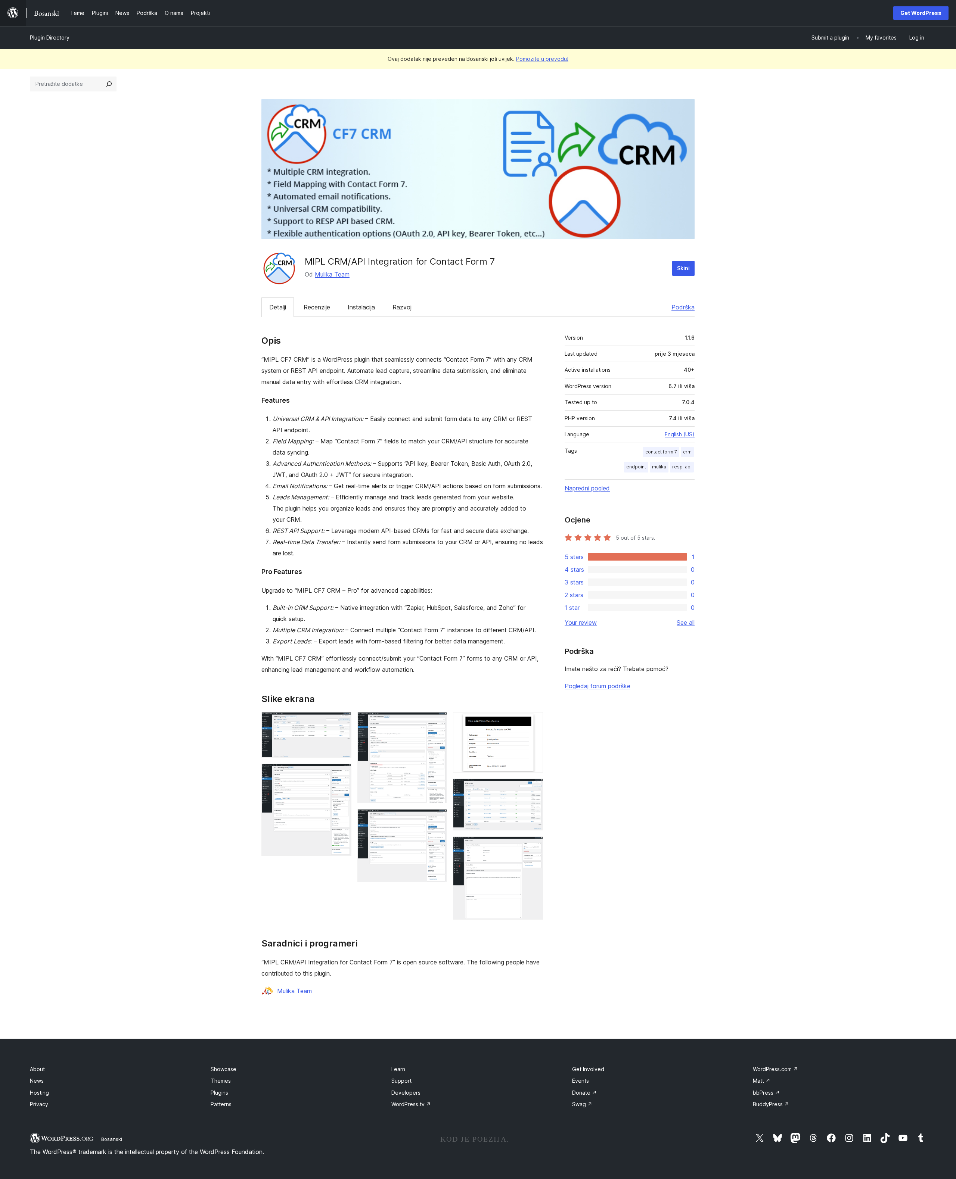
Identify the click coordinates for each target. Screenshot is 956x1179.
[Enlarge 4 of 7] (437, 819)
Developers (405, 1092)
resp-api (682, 467)
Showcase (223, 1069)
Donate (584, 1092)
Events (580, 1080)
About (37, 1069)
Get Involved (588, 1069)
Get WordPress (920, 13)
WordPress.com (775, 1069)
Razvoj (402, 307)
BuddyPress (771, 1104)
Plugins (219, 1092)
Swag (582, 1104)
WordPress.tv (411, 1104)
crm (687, 452)
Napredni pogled (587, 488)
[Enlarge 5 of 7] (533, 722)
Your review (581, 622)
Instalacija (361, 307)
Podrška (683, 307)
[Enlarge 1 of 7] (341, 722)
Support (401, 1080)
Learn (398, 1069)
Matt (761, 1080)
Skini (683, 268)
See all (686, 622)
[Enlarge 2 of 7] (341, 773)
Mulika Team (332, 274)
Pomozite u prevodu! (542, 59)
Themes (221, 1080)
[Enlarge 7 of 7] (533, 846)
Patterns (221, 1104)
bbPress (766, 1092)
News (37, 1080)
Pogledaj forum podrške (597, 686)
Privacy (39, 1104)
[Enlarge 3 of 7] (437, 722)
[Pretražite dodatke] (109, 84)
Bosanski (111, 1139)
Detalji (277, 307)
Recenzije (317, 307)
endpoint (636, 467)
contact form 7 (661, 452)
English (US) (680, 434)
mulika (659, 467)
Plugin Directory (49, 37)
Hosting (39, 1092)
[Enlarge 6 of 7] (533, 788)
